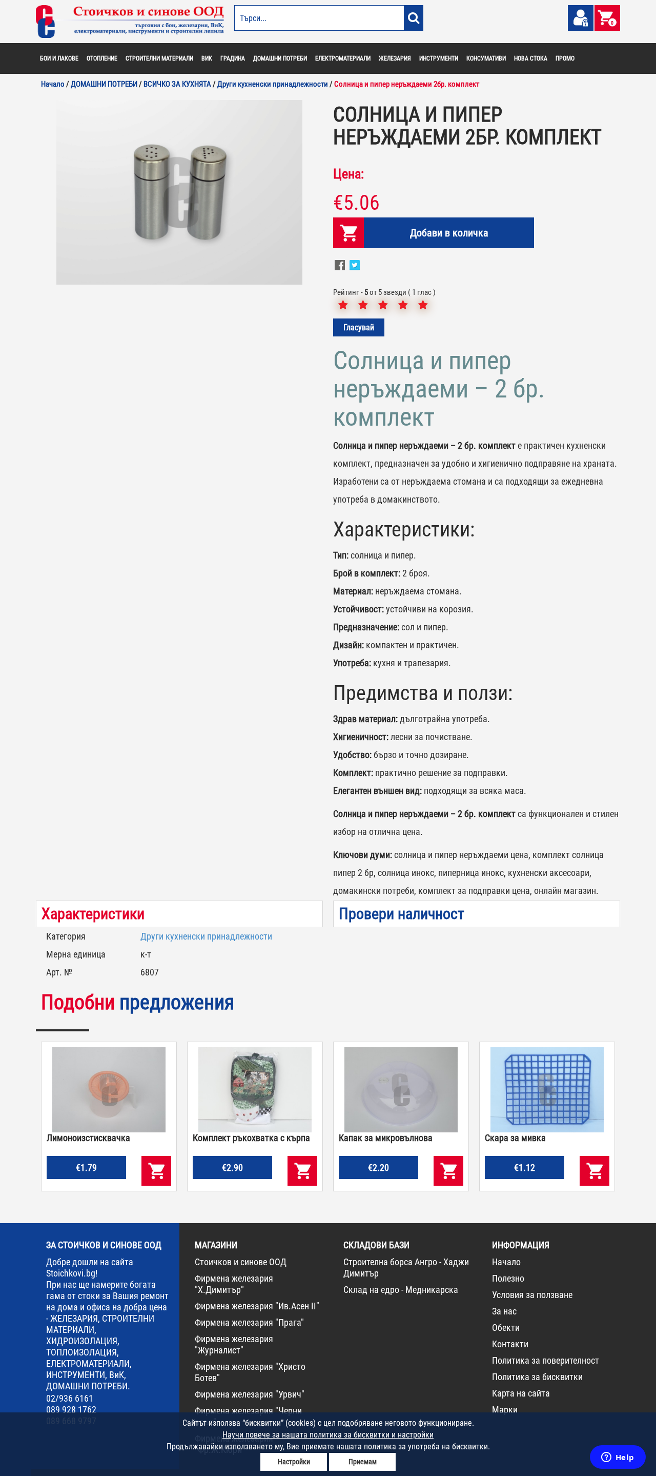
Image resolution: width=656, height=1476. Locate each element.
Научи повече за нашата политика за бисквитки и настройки (328, 1435)
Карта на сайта (521, 1393)
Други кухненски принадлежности (206, 936)
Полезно (508, 1278)
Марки (505, 1409)
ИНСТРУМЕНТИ (438, 58)
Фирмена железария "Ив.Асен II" (257, 1306)
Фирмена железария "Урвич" (249, 1394)
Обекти (506, 1327)
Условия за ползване (532, 1294)
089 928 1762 (71, 1409)
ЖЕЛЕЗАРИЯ (395, 58)
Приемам (362, 1462)
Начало (506, 1261)
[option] (179, 192)
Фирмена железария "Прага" (249, 1322)
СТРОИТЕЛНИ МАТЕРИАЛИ (159, 58)
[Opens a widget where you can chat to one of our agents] (617, 1458)
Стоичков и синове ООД (240, 1261)
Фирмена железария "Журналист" (234, 1344)
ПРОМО (565, 58)
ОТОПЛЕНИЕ (102, 58)
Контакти (510, 1344)
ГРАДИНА (232, 58)
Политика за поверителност (545, 1360)
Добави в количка (449, 233)
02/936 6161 (69, 1398)
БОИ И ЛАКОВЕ (59, 58)
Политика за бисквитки (537, 1376)
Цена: (348, 174)
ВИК (206, 58)
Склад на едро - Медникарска (400, 1289)
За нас (504, 1311)
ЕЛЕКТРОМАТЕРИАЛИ (343, 58)
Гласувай (358, 327)
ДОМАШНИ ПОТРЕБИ (280, 58)
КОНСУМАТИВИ (486, 58)
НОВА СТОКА (530, 58)
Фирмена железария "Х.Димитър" (234, 1284)
